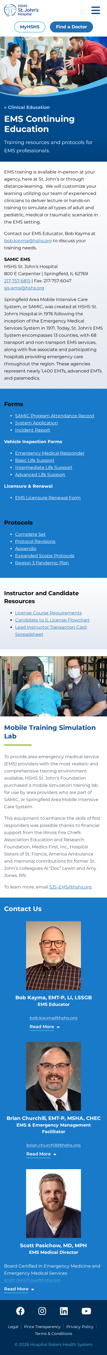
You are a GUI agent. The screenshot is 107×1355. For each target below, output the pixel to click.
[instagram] (42, 1311)
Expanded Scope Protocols (44, 555)
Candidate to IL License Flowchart (52, 620)
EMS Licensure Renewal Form (48, 497)
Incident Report (32, 430)
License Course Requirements (48, 613)
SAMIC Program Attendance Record (54, 415)
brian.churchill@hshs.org (53, 1145)
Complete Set (30, 534)
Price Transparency (42, 1326)
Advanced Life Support (40, 474)
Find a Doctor (71, 26)
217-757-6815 (17, 280)
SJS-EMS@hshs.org (70, 887)
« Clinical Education (27, 107)
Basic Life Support (35, 460)
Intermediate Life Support (43, 467)
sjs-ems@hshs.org (24, 288)
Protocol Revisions (35, 541)
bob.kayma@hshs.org (28, 240)
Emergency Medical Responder (50, 453)
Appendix (25, 548)
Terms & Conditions (53, 1333)
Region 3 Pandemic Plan (42, 562)
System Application (36, 423)
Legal (13, 1326)
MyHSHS (30, 26)
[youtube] (86, 1311)
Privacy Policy (80, 1326)
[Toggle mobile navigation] (95, 10)
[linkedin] (64, 1311)
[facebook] (20, 1311)
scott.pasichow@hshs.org (32, 1280)
